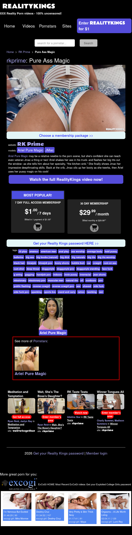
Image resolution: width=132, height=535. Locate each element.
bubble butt (78, 263)
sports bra (50, 291)
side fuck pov (21, 291)
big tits (91, 257)
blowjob (31, 263)
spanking (36, 291)
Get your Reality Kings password (58, 453)
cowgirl (97, 263)
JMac (49, 150)
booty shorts (62, 263)
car (88, 263)
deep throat (33, 268)
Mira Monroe (21, 518)
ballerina (18, 257)
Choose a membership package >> (66, 135)
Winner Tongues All (110, 392)
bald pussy (111, 251)
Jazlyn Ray (26, 421)
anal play (64, 251)
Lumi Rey (118, 521)
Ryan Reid (13, 421)
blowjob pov (45, 263)
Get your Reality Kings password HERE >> (66, 243)
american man (48, 251)
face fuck (107, 268)
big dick (64, 257)
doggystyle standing (88, 268)
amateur (33, 251)
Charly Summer (105, 420)
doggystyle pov (65, 268)
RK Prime (24, 52)
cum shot (19, 268)
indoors (57, 274)
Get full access (21, 417)
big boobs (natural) (47, 257)
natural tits (72, 280)
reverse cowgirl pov (63, 286)
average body (94, 251)
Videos (28, 26)
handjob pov (44, 274)
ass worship (78, 251)
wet (101, 291)
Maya (83, 521)
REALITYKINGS (28, 6)
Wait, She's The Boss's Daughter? (50, 394)
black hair (19, 263)
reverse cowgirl (41, 286)
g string (18, 274)
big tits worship (106, 257)
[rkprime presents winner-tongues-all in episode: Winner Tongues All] (110, 401)
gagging (29, 274)
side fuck (99, 286)
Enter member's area (51, 418)
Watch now (81, 412)
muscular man (55, 280)
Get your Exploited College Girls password (108, 484)
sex (78, 286)
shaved (87, 286)
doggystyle (48, 268)
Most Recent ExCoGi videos (70, 484)
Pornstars (47, 26)
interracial (85, 274)
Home (9, 26)
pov (101, 280)
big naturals (78, 257)
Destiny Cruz (42, 511)
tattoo (81, 291)
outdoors (91, 280)
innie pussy (70, 274)
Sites (66, 26)
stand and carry (66, 291)
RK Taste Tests (77, 392)
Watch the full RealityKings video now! (66, 179)
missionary (20, 280)
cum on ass (110, 263)
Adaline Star (73, 417)
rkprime (16, 60)
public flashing (22, 286)
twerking (92, 291)
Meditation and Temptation (18, 394)
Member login (96, 453)
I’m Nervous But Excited (16, 511)
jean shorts (99, 274)
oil (81, 280)
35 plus (23, 251)
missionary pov (36, 280)
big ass (30, 257)
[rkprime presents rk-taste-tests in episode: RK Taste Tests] (81, 401)
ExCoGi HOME (46, 484)
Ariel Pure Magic (30, 150)
